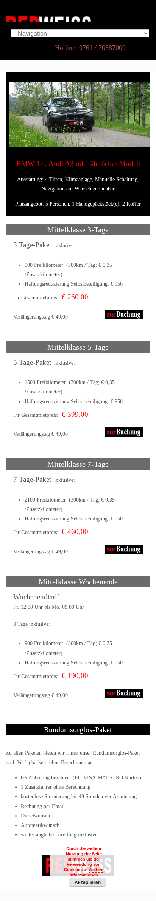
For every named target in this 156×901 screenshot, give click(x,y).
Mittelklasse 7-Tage (78, 464)
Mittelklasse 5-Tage (78, 347)
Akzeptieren (88, 882)
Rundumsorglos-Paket (78, 729)
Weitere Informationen (87, 872)
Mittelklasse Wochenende (78, 581)
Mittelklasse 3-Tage (78, 229)
